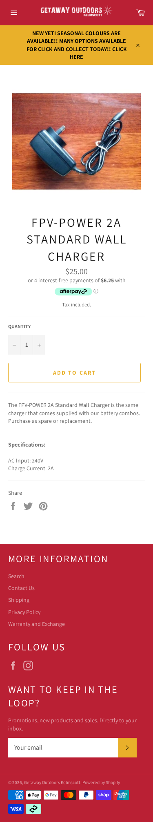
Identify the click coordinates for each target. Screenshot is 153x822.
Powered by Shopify (101, 782)
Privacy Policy (24, 612)
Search (16, 576)
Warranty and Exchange (36, 624)
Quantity (19, 326)
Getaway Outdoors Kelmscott (52, 782)
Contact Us (21, 588)
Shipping (18, 599)
